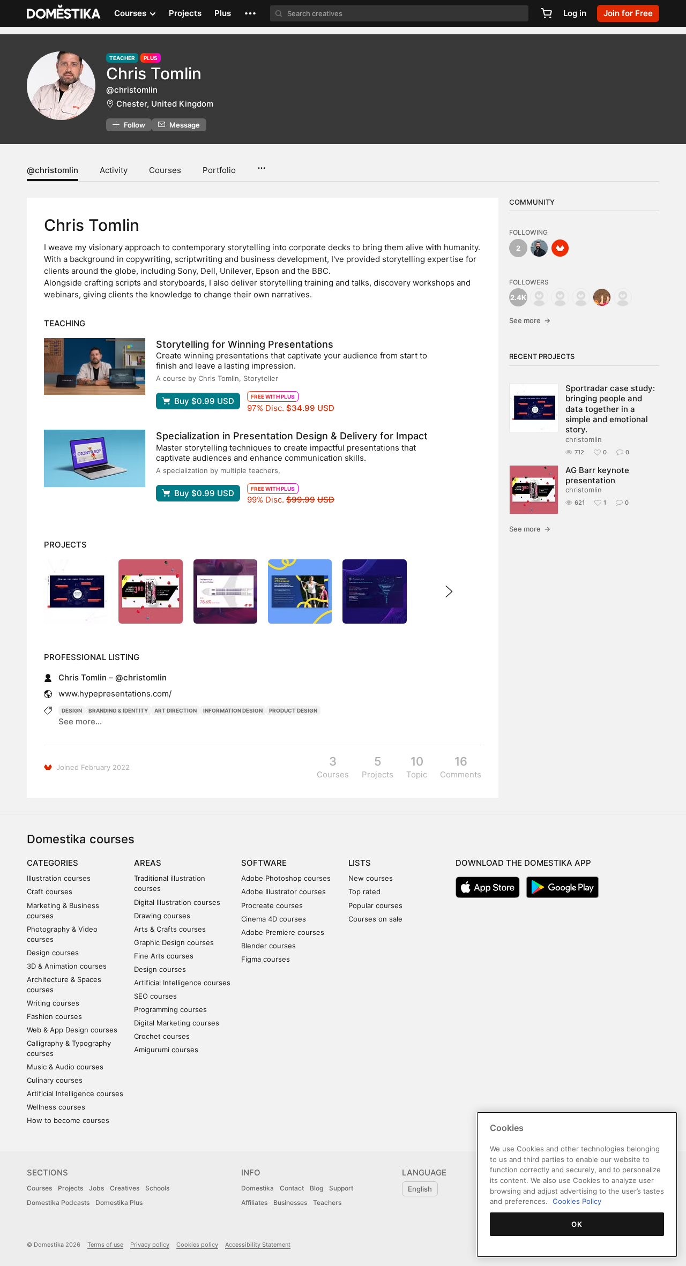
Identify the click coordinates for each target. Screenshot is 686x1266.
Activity (114, 170)
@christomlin (52, 170)
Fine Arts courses (163, 956)
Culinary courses (55, 1080)
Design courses (53, 952)
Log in (574, 13)
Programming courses (170, 1009)
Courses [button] (131, 13)
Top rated (364, 891)
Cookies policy (197, 1244)
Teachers (327, 1202)
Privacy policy (149, 1244)
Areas (147, 863)
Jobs (96, 1188)
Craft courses (49, 891)
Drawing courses (162, 915)
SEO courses (155, 996)
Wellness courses (56, 1107)
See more (529, 320)
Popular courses (375, 905)
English (420, 1189)
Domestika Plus (119, 1202)
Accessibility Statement (257, 1244)
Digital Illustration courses (177, 902)
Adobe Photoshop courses (286, 878)
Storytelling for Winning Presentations (244, 344)
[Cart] (546, 13)
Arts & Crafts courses (170, 929)
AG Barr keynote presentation (597, 475)
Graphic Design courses (174, 942)
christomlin (583, 439)
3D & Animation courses (67, 966)
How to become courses (68, 1120)
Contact (292, 1188)
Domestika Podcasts (58, 1202)
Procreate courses (272, 905)
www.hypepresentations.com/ (115, 693)
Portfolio (219, 170)
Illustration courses (59, 878)
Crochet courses (162, 1036)
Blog (316, 1188)
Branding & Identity (118, 710)
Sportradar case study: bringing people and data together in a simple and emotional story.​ (610, 409)
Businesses (290, 1202)
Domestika (257, 1188)
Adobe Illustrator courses (283, 891)
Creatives (124, 1188)
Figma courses (265, 959)
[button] (250, 13)
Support (341, 1188)
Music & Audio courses (65, 1066)
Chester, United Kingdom (164, 104)
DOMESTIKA (64, 13)
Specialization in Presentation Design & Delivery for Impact (292, 435)
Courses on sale (375, 919)
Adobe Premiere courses (282, 932)
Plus (222, 13)
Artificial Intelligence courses (75, 1093)
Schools (157, 1188)
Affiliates (254, 1202)
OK (576, 1224)
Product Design (293, 710)
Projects (185, 13)
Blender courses (268, 945)
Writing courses (53, 1003)
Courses (165, 170)
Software (264, 863)
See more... (80, 721)
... (261, 164)
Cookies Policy (577, 1201)
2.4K (518, 297)
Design (72, 710)
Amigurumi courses (166, 1049)
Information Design (233, 710)
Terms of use (105, 1244)
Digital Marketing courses (176, 1022)
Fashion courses (54, 1016)
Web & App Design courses (72, 1029)
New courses (370, 878)
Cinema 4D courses (273, 919)
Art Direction (175, 710)
